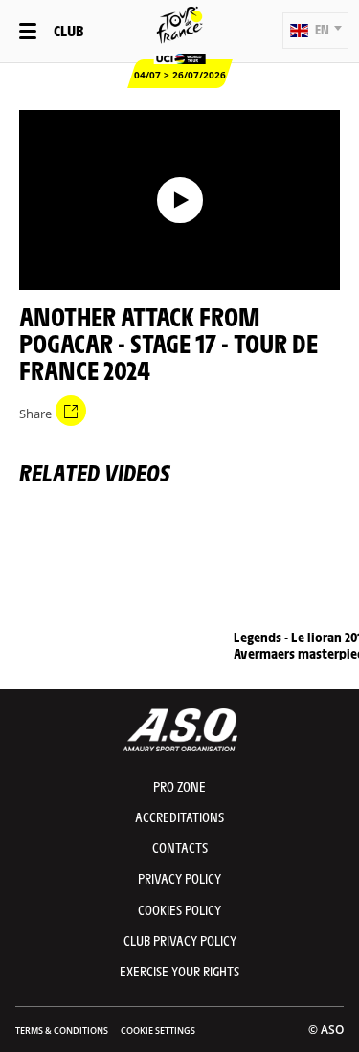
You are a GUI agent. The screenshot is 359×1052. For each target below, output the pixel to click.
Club (68, 30)
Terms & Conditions (61, 1030)
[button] (315, 30)
